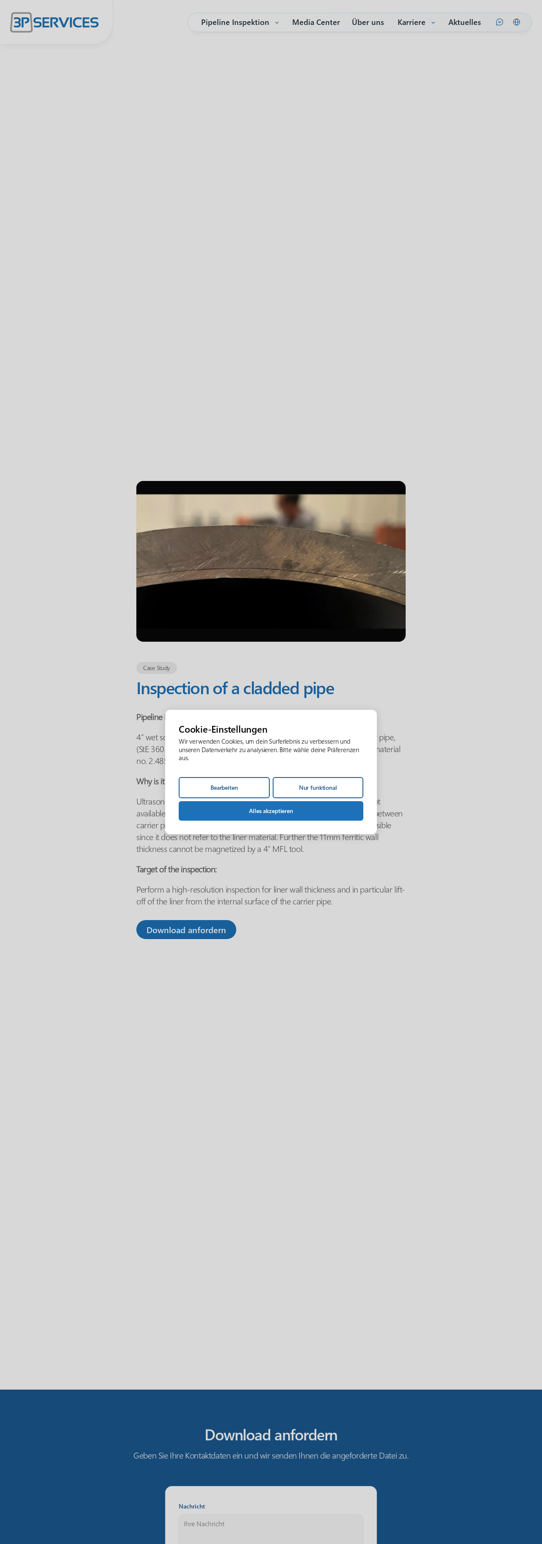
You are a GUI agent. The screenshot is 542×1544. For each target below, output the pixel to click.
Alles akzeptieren (271, 811)
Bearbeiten (224, 787)
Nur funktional (318, 787)
